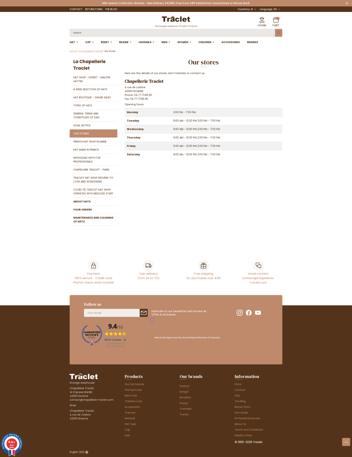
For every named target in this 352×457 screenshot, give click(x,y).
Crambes (186, 409)
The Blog (111, 9)
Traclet (184, 414)
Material (130, 418)
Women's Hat (133, 390)
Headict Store (243, 435)
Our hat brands (134, 384)
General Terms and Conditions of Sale (86, 115)
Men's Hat (131, 395)
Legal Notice (82, 125)
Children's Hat (133, 401)
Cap (127, 430)
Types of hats (82, 105)
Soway (184, 403)
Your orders (82, 209)
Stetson (185, 386)
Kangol (184, 392)
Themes (130, 412)
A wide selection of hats (90, 89)
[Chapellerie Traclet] (176, 18)
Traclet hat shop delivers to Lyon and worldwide (93, 179)
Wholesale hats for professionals (86, 159)
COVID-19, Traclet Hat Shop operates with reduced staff (93, 191)
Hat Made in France (86, 149)
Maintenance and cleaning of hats (93, 219)
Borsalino (185, 397)
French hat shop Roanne (90, 141)
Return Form (93, 9)
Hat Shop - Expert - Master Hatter (91, 79)
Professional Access (247, 418)
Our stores (81, 133)
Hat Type (130, 424)
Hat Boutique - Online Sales (92, 97)
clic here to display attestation (238, 337)
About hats (82, 201)
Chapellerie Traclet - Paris (91, 169)
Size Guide (241, 412)
